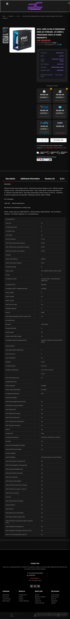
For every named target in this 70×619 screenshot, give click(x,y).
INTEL (43, 148)
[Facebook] (31, 586)
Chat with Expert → (59, 75)
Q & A (62, 178)
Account (35, 616)
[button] (7, 4)
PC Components (49, 148)
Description (10, 178)
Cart (58, 616)
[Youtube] (38, 586)
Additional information (30, 178)
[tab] (10, 178)
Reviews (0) (50, 178)
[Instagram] (35, 586)
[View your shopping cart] (69, 3)
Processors (56, 148)
